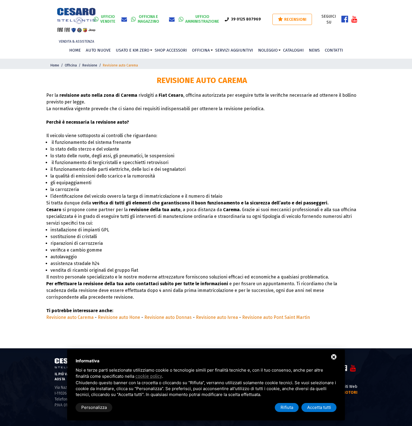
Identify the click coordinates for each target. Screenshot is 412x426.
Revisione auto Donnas (168, 317)
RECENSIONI (295, 19)
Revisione (89, 65)
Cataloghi (293, 50)
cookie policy (148, 376)
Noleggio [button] (268, 50)
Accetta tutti (319, 407)
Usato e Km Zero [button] (132, 50)
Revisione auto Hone (119, 317)
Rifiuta (287, 407)
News (314, 50)
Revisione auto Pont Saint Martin (276, 317)
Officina (201, 50)
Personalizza (94, 407)
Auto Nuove (98, 50)
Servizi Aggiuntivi (234, 50)
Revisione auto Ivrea (217, 317)
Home (75, 50)
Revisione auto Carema (70, 317)
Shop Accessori (171, 50)
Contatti (334, 50)
